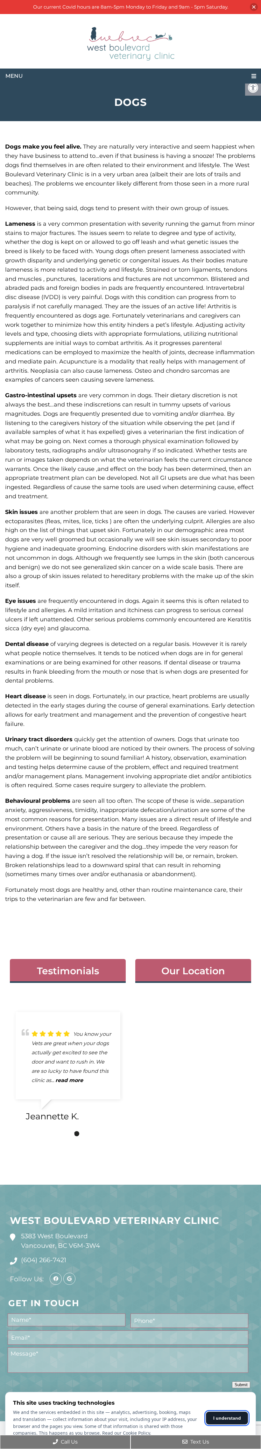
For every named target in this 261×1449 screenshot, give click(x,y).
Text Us (199, 1442)
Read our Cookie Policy (126, 1433)
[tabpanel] (67, 1069)
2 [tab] (67, 1133)
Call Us (69, 1442)
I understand (227, 1418)
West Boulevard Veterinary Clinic (114, 1220)
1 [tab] (57, 1133)
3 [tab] (76, 1133)
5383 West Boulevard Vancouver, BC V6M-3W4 (60, 1240)
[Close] (254, 7)
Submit (241, 1384)
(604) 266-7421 (43, 1260)
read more (69, 1080)
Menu (14, 76)
